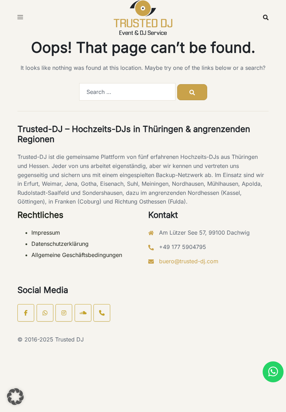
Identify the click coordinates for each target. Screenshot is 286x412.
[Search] (192, 92)
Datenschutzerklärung (60, 243)
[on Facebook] (25, 313)
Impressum (45, 232)
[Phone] (101, 313)
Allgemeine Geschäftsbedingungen (76, 254)
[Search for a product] (266, 17)
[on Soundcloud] (83, 313)
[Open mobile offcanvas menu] (20, 17)
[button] (273, 371)
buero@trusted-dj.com (188, 261)
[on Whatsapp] (45, 313)
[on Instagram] (63, 313)
